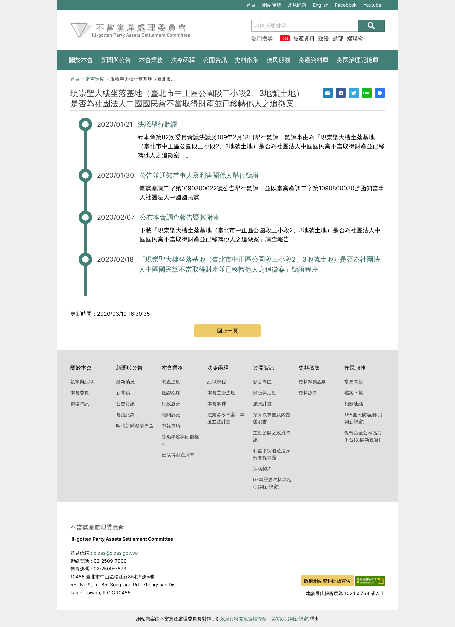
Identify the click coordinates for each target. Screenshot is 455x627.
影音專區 (262, 381)
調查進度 (95, 79)
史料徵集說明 (313, 381)
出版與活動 (264, 392)
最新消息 (125, 381)
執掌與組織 (82, 381)
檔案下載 (353, 392)
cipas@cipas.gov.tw (116, 553)
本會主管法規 (221, 392)
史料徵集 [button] (247, 59)
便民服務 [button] (279, 59)
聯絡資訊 (79, 403)
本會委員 (79, 392)
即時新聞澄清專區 (134, 425)
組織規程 (216, 381)
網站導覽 (271, 5)
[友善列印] (380, 93)
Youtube (372, 6)
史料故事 (308, 392)
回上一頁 (227, 330)
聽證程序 (171, 392)
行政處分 (171, 403)
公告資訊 (125, 403)
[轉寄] (328, 93)
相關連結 (353, 403)
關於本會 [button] (81, 59)
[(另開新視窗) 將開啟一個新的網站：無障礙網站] (370, 580)
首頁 (251, 5)
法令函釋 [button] (183, 59)
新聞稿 (123, 392)
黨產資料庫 (304, 38)
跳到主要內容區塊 (79, 3)
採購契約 (262, 468)
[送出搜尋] (371, 26)
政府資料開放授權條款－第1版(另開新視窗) (265, 618)
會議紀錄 (125, 414)
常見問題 (297, 5)
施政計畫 (262, 403)
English (320, 5)
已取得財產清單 (178, 454)
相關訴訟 (171, 414)
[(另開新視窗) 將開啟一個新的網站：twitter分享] (354, 93)
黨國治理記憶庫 (358, 59)
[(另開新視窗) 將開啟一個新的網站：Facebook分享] (341, 93)
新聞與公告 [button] (116, 59)
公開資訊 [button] (215, 59)
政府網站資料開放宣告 (327, 581)
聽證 (323, 38)
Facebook (346, 6)
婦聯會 (355, 38)
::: (60, 3)
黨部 (338, 38)
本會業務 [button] (151, 59)
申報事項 (171, 425)
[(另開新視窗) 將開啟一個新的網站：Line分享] (367, 93)
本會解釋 (216, 403)
